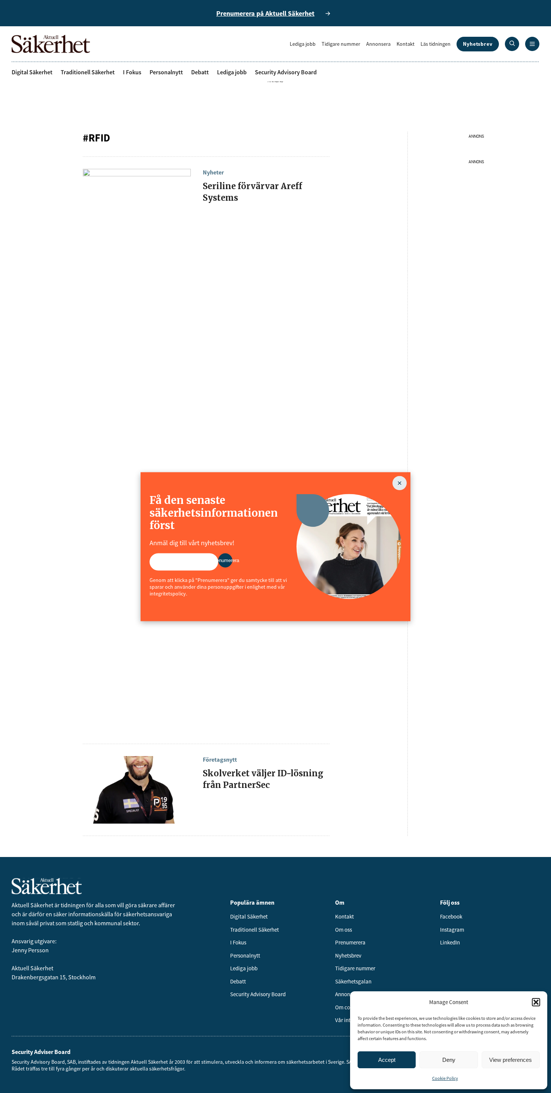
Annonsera (378, 44)
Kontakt (406, 44)
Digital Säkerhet (32, 72)
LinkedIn (450, 942)
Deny (448, 1060)
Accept (386, 1060)
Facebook (451, 916)
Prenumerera (350, 942)
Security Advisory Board (286, 72)
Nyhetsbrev (478, 44)
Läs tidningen (436, 44)
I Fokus (132, 72)
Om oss (343, 929)
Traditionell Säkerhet (88, 72)
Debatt (200, 72)
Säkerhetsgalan (353, 981)
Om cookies (348, 1007)
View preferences (510, 1060)
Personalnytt (166, 72)
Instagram (452, 929)
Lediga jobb (303, 44)
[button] (536, 1002)
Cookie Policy (445, 1078)
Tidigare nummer (341, 44)
